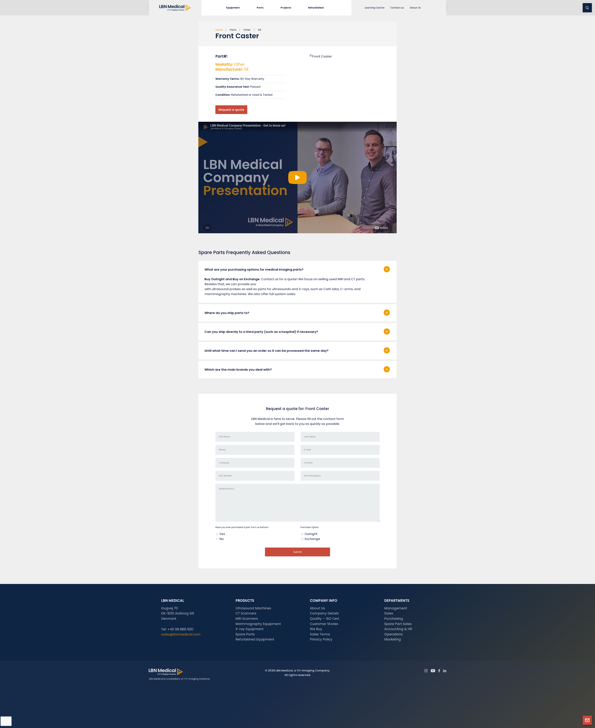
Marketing (392, 639)
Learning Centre (374, 7)
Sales (388, 613)
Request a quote (231, 109)
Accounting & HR (398, 629)
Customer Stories (324, 624)
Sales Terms (320, 634)
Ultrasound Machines (253, 608)
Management (395, 608)
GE (259, 30)
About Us (415, 7)
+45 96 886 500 (180, 629)
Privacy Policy (321, 639)
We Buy (316, 629)
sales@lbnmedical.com (181, 634)
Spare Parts (245, 634)
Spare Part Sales (398, 624)
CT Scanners (246, 613)
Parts (233, 30)
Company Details (324, 613)
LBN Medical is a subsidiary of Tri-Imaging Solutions (179, 679)
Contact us (397, 7)
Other (247, 30)
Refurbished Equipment (255, 639)
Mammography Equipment (258, 624)
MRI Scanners (247, 618)
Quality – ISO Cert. (325, 618)
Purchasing (393, 618)
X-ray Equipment (250, 629)
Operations (393, 634)
